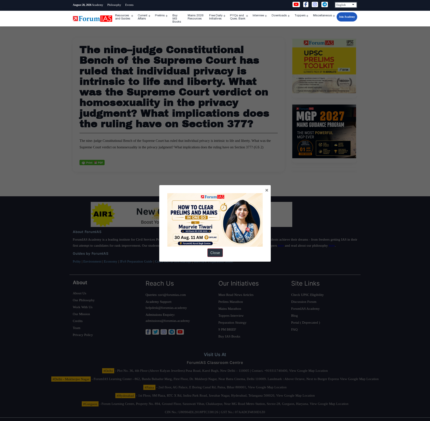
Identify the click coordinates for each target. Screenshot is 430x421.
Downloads (279, 15)
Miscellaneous (322, 15)
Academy (97, 4)
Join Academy (347, 16)
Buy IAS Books (176, 18)
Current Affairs (142, 17)
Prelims (160, 15)
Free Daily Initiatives (216, 17)
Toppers (300, 15)
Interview (258, 15)
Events (129, 4)
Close (215, 252)
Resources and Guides (122, 17)
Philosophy (114, 4)
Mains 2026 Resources (196, 17)
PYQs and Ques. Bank (237, 17)
